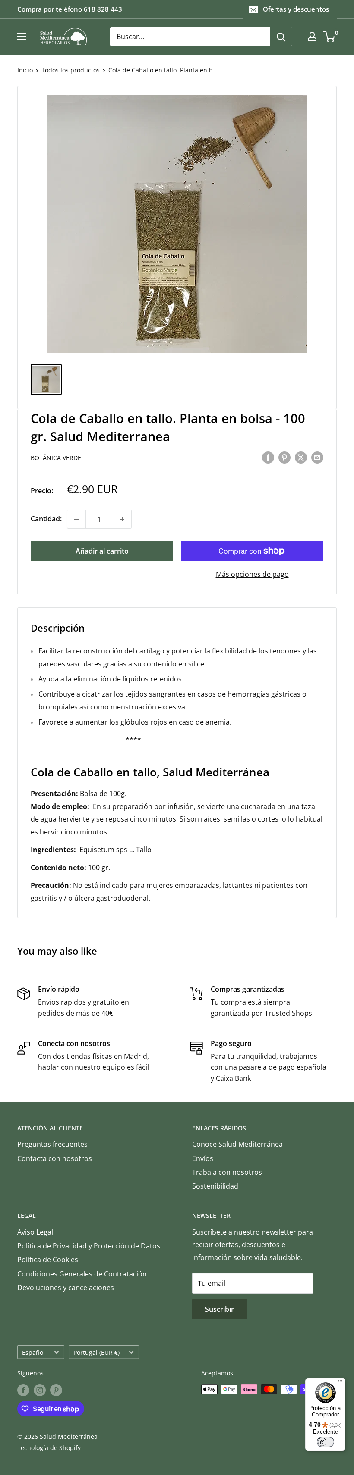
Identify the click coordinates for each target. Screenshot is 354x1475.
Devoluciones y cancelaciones (65, 1287)
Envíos (202, 1158)
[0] (329, 36)
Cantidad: (46, 518)
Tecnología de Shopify (49, 1448)
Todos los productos (70, 70)
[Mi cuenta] (312, 36)
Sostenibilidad (215, 1186)
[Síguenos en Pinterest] (56, 1390)
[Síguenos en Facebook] (23, 1390)
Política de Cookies (47, 1259)
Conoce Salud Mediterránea (237, 1144)
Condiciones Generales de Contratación (82, 1274)
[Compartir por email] (317, 457)
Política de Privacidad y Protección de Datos (88, 1246)
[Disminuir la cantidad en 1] (76, 519)
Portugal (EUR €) (96, 1352)
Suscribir (219, 1309)
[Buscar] (281, 36)
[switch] (325, 1442)
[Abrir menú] (21, 36)
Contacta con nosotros (54, 1158)
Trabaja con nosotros (227, 1172)
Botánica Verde (56, 458)
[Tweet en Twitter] (301, 457)
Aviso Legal (35, 1232)
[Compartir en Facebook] (268, 457)
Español (33, 1352)
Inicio (25, 70)
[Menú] (340, 1383)
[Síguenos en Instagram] (40, 1390)
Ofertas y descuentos (296, 9)
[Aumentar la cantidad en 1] (122, 519)
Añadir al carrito (102, 551)
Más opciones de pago (252, 574)
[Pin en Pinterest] (284, 457)
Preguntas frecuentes (52, 1144)
